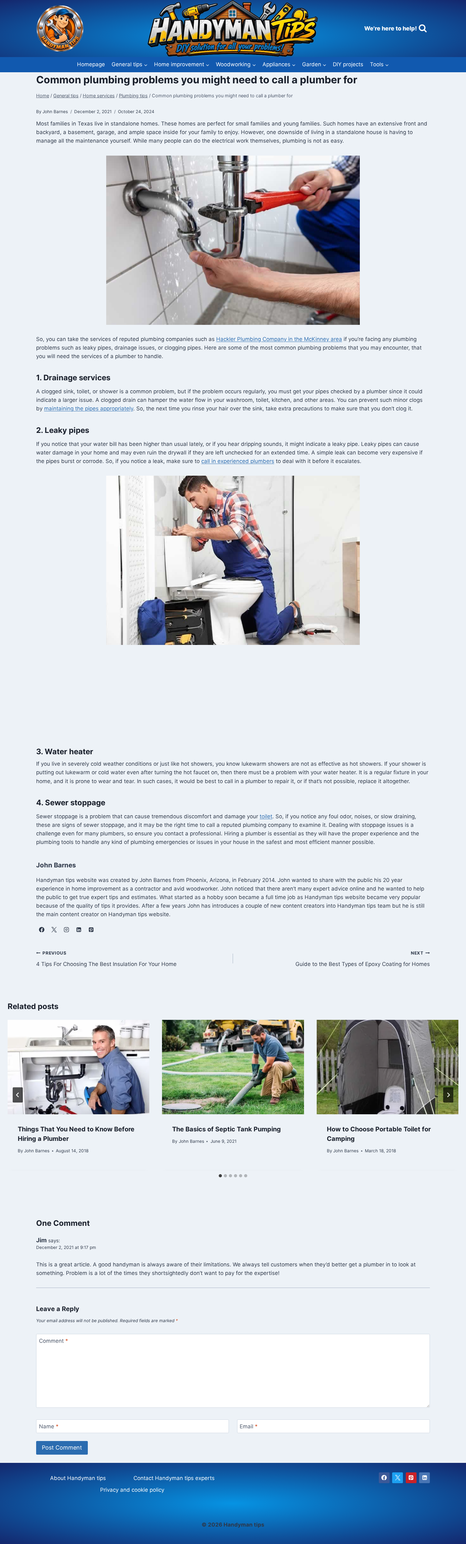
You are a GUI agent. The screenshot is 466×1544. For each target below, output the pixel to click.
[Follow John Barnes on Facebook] (41, 929)
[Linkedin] (424, 1477)
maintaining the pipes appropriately (88, 408)
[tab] (220, 1175)
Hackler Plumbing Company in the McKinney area (279, 339)
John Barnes (36, 1151)
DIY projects (348, 64)
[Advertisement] (233, 699)
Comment (53, 1341)
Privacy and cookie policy (132, 1490)
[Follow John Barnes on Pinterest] (91, 929)
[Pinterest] (411, 1477)
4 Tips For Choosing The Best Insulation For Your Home (106, 958)
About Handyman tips (78, 1478)
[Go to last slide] (18, 1095)
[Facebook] (384, 1477)
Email (249, 1426)
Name (49, 1426)
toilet (266, 816)
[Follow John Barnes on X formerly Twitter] (54, 929)
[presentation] (78, 1067)
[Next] (448, 1095)
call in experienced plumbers (237, 461)
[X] (397, 1477)
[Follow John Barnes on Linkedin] (78, 929)
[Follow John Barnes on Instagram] (66, 929)
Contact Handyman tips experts (174, 1478)
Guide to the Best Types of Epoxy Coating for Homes (362, 958)
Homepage (91, 64)
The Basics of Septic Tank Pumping (226, 1129)
